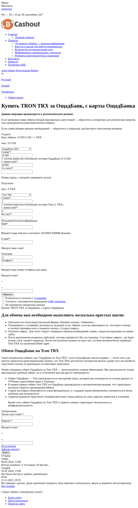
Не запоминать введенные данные (25, 304)
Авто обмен (8, 70)
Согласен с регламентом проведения (35, 301)
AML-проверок (57, 301)
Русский (6, 79)
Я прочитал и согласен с (25, 298)
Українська (7, 91)
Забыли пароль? (10, 449)
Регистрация (8, 446)
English (5, 85)
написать (6, 8)
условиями (40, 298)
